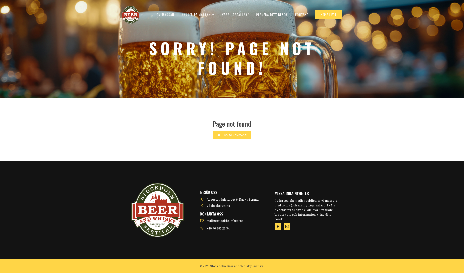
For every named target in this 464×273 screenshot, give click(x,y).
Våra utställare (235, 14)
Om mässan (165, 14)
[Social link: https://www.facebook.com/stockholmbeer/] (279, 226)
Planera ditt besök (272, 14)
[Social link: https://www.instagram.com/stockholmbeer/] (288, 226)
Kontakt (301, 14)
